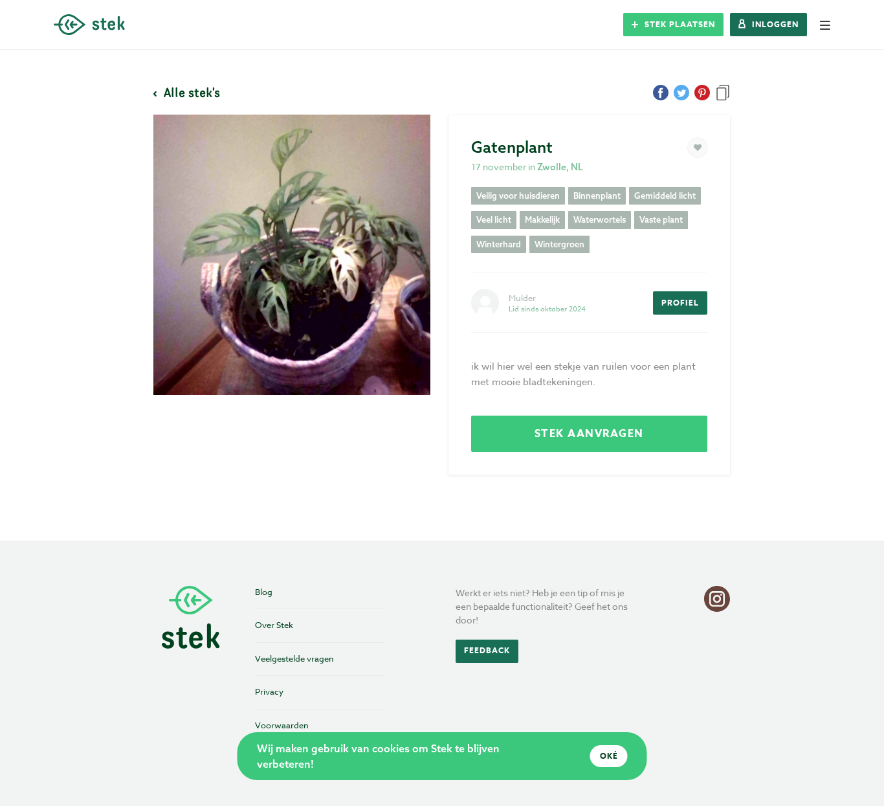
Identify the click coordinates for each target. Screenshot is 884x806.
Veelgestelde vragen (294, 658)
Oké (609, 755)
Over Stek (274, 625)
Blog (263, 592)
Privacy (269, 691)
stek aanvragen (589, 434)
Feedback (487, 650)
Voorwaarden (282, 725)
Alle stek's (190, 92)
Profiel (680, 302)
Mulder (522, 298)
